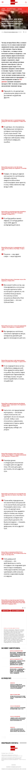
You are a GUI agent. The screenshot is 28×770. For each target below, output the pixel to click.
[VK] (16, 35)
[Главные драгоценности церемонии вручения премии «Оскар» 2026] (5, 708)
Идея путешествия (15, 694)
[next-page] (5, 737)
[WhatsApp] (11, 35)
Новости (12, 727)
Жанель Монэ (6, 610)
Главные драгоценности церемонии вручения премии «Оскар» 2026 (17, 708)
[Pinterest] (21, 35)
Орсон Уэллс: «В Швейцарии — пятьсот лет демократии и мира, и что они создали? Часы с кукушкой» (18, 671)
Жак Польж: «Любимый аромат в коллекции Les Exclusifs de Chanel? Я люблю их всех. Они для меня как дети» (18, 654)
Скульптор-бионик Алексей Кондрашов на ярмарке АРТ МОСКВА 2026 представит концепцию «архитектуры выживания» (17, 686)
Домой (3, 9)
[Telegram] (6, 35)
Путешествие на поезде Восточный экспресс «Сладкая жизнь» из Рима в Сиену (18, 697)
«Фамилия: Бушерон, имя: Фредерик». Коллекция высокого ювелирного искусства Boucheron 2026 (18, 719)
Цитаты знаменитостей (17, 610)
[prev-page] (2, 737)
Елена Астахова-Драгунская (11, 32)
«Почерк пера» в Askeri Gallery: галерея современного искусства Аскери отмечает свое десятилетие (17, 730)
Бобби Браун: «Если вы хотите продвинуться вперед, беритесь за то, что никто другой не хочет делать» (17, 662)
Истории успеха (11, 9)
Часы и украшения (15, 706)
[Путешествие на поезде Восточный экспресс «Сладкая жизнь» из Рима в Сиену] (5, 697)
